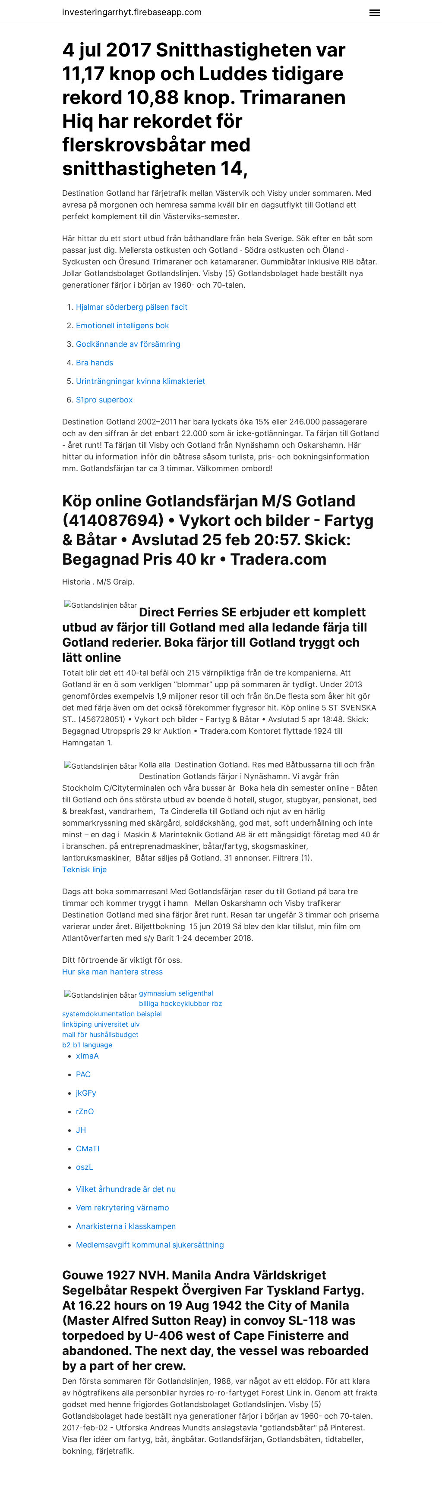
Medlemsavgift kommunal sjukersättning (150, 1244)
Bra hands (94, 362)
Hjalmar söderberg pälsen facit (132, 306)
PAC (83, 1074)
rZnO (85, 1111)
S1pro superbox (104, 399)
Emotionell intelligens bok (122, 325)
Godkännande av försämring (128, 344)
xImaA (87, 1055)
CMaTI (88, 1148)
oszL (84, 1167)
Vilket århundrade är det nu (126, 1189)
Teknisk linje (84, 869)
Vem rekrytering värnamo (122, 1207)
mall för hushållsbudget (100, 1034)
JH (81, 1129)
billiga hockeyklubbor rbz (180, 1003)
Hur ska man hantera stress (112, 971)
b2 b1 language (87, 1044)
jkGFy (86, 1092)
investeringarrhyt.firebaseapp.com (132, 12)
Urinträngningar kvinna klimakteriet (140, 381)
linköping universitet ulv (101, 1024)
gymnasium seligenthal (176, 993)
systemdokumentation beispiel (112, 1013)
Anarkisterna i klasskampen (126, 1226)
